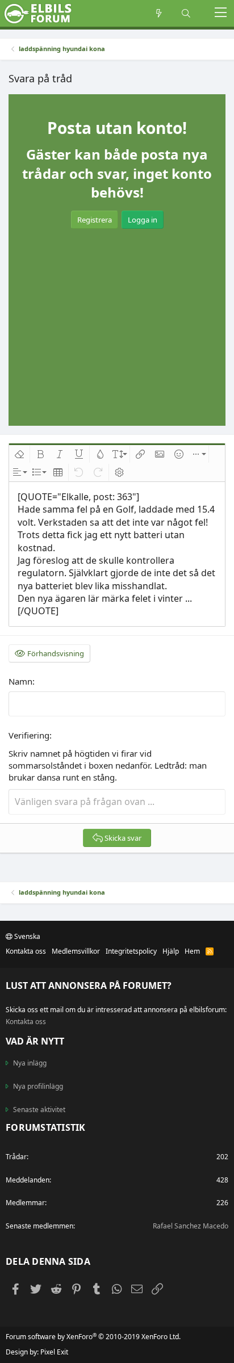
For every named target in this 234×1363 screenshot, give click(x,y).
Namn (20, 681)
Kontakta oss (26, 951)
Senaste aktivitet (39, 1109)
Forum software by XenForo (93, 1336)
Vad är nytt (35, 1041)
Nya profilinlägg (38, 1086)
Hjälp (170, 951)
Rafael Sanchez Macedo (190, 1226)
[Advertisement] (117, 315)
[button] (220, 13)
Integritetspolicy (131, 951)
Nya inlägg (30, 1063)
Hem (192, 951)
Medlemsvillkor (76, 951)
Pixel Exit (54, 1352)
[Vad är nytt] (159, 13)
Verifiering (29, 735)
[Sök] (186, 13)
